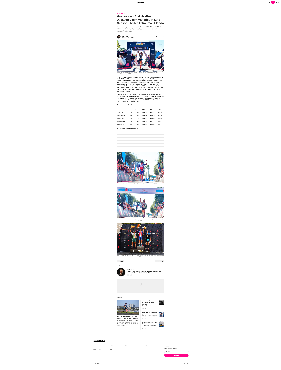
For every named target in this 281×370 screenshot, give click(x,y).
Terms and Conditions (96, 349)
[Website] (128, 275)
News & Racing (121, 13)
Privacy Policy (145, 345)
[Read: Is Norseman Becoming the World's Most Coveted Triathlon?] (161, 302)
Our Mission (111, 345)
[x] (188, 363)
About (93, 345)
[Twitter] (131, 275)
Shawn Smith (125, 36)
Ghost (99, 363)
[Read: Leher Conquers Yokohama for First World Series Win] (161, 314)
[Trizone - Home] (140, 2)
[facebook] (185, 363)
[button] (3, 2)
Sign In (277, 2)
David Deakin (121, 327)
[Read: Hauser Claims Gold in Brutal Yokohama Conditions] (161, 324)
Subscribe (176, 355)
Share (159, 36)
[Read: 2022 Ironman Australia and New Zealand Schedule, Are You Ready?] (128, 307)
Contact (110, 349)
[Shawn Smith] (121, 272)
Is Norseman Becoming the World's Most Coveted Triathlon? (149, 302)
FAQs (126, 345)
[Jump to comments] (163, 37)
